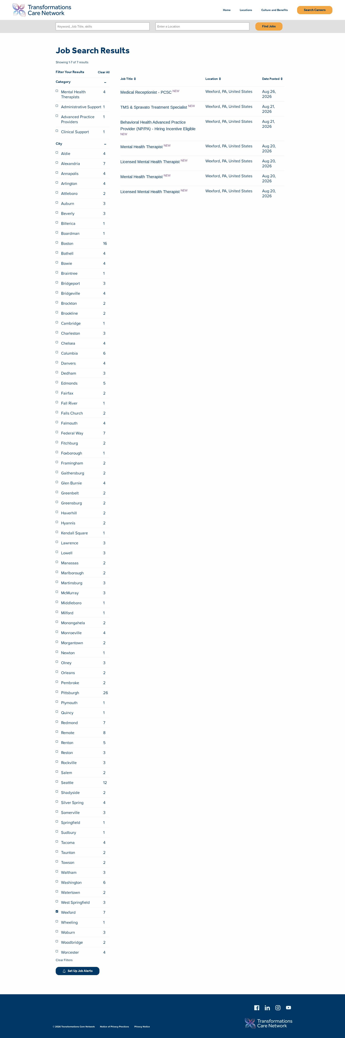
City (59, 144)
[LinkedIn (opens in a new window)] (267, 1007)
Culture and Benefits (274, 10)
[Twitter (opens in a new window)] (278, 1007)
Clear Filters (64, 960)
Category (63, 82)
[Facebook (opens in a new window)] (257, 1007)
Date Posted (271, 79)
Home (227, 10)
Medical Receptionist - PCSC (146, 92)
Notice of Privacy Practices (114, 1026)
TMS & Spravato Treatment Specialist (153, 107)
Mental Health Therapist (141, 147)
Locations (246, 10)
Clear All (104, 72)
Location (212, 79)
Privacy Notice (142, 1026)
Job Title (127, 79)
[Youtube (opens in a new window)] (288, 1007)
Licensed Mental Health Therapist (150, 162)
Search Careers (315, 10)
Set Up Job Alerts (80, 971)
